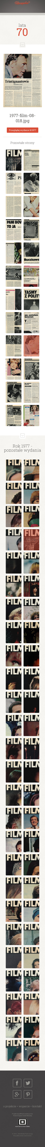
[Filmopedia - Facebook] (17, 1083)
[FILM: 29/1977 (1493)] (13, 795)
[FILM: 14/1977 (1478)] (31, 609)
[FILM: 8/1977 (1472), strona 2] (31, 160)
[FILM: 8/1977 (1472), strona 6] (31, 206)
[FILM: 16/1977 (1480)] (31, 632)
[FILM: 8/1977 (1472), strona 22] (31, 392)
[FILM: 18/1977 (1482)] (31, 655)
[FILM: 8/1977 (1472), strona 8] (31, 229)
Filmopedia (22, 3)
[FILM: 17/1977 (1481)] (13, 655)
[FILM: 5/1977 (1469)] (13, 516)
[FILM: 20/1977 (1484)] (31, 679)
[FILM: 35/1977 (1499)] (13, 864)
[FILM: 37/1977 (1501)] (13, 888)
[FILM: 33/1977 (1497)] (13, 841)
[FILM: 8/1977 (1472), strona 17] (13, 345)
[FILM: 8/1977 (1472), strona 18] (31, 345)
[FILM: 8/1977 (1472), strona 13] (13, 299)
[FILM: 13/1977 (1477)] (13, 609)
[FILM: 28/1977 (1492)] (31, 772)
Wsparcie (24, 1106)
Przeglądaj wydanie (22, 130)
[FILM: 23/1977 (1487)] (13, 725)
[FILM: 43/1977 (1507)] (13, 957)
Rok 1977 (21, 446)
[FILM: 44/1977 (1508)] (31, 957)
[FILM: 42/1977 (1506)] (31, 934)
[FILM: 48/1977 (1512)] (31, 1004)
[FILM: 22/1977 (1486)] (31, 702)
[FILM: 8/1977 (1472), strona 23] (13, 415)
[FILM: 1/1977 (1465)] (13, 470)
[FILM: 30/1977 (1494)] (31, 795)
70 (22, 32)
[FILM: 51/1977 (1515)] (13, 1050)
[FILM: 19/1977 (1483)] (13, 679)
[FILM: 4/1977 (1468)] (31, 493)
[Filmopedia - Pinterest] (28, 1094)
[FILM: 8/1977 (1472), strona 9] (13, 253)
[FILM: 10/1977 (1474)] (31, 563)
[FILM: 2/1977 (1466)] (31, 470)
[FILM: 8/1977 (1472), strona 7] (13, 229)
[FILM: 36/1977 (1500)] (31, 864)
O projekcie (9, 1106)
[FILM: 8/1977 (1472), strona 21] (13, 392)
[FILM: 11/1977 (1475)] (13, 586)
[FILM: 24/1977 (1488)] (31, 725)
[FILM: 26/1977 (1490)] (31, 748)
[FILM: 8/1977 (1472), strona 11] (13, 276)
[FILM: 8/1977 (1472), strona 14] (31, 299)
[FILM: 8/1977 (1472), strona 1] (13, 160)
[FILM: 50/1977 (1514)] (31, 1027)
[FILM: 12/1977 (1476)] (31, 586)
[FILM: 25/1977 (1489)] (13, 748)
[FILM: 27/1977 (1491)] (13, 772)
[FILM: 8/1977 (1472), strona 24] (31, 415)
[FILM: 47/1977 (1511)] (13, 1004)
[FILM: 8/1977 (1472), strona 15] (13, 322)
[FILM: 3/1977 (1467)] (13, 493)
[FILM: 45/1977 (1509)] (13, 980)
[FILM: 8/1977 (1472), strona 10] (31, 253)
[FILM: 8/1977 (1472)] (31, 539)
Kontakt (37, 1106)
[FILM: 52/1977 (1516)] (31, 1050)
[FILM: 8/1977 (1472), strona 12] (31, 276)
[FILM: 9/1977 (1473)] (13, 563)
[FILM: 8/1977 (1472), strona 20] (31, 369)
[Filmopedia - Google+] (17, 1094)
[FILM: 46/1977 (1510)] (31, 980)
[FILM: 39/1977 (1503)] (13, 911)
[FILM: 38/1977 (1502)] (31, 888)
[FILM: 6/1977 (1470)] (31, 516)
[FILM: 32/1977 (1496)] (31, 818)
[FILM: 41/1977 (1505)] (13, 934)
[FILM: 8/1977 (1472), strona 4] (31, 183)
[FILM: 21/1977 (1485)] (13, 702)
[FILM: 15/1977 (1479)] (13, 632)
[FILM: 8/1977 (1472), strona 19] (13, 369)
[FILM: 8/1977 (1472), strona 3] (13, 183)
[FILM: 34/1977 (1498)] (31, 841)
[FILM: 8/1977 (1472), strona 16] (31, 322)
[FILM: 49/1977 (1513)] (13, 1027)
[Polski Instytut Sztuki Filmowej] (22, 1123)
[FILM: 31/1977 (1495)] (13, 818)
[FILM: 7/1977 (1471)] (13, 539)
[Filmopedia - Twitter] (28, 1083)
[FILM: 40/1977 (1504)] (31, 911)
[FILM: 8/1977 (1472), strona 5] (13, 206)
